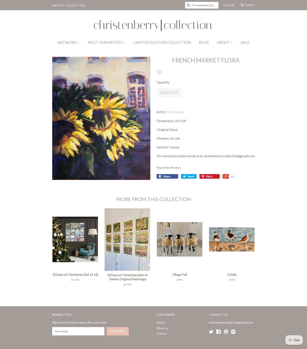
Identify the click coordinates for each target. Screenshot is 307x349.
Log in (228, 5)
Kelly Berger (175, 112)
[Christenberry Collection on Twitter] (211, 332)
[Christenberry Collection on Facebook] (218, 332)
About (223, 42)
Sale (245, 42)
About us (162, 328)
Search (161, 322)
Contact (162, 333)
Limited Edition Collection (162, 42)
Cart (250, 5)
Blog (204, 42)
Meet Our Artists (105, 42)
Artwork (67, 42)
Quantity (163, 82)
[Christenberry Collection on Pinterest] (226, 332)
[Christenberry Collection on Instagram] (233, 332)
